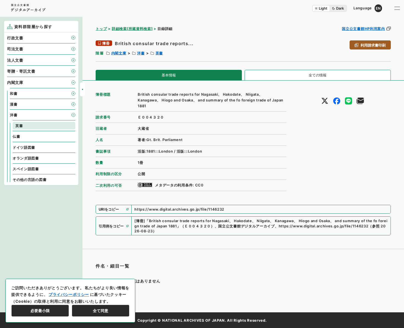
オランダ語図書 (26, 158)
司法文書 (15, 48)
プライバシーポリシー (69, 294)
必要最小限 (40, 310)
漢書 (13, 104)
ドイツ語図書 (24, 147)
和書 (13, 93)
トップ (101, 28)
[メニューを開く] (397, 8)
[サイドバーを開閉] (82, 89)
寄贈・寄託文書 (21, 71)
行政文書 (15, 37)
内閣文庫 (118, 53)
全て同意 (100, 310)
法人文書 (15, 60)
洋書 (141, 53)
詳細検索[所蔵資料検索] (132, 28)
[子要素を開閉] (73, 38)
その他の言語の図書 (29, 179)
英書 (159, 53)
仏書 (16, 136)
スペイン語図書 (26, 169)
